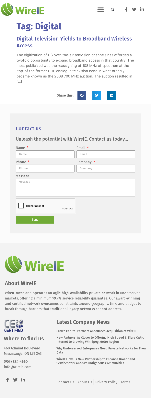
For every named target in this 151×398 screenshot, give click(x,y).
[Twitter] (134, 9)
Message (22, 176)
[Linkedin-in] (142, 9)
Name (21, 148)
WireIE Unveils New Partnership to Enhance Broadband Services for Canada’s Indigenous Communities (95, 361)
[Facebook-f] (126, 9)
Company (84, 162)
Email (81, 148)
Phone (21, 162)
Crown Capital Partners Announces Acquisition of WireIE (96, 331)
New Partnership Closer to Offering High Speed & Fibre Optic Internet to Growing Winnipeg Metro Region (100, 340)
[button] (100, 9)
